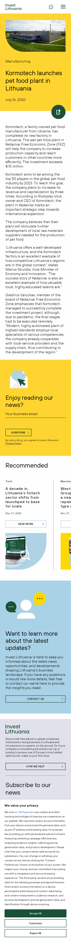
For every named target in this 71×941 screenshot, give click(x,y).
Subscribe (18, 432)
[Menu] (51, 6)
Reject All (35, 933)
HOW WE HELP (35, 766)
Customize (35, 923)
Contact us (35, 698)
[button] (63, 7)
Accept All (35, 913)
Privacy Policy (13, 443)
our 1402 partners (24, 812)
